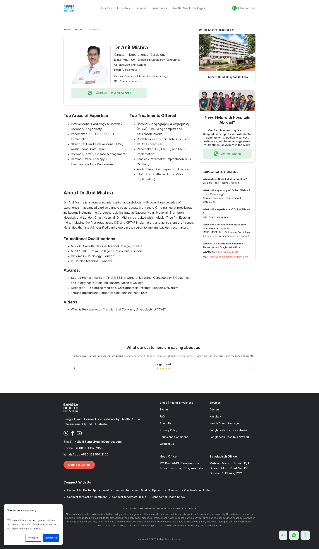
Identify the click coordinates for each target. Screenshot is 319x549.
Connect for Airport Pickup (129, 496)
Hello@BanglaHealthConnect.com (228, 256)
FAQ (162, 416)
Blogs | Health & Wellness (176, 402)
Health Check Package (224, 423)
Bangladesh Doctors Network (228, 430)
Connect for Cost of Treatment (87, 496)
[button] (74, 368)
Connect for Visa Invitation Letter (189, 490)
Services (141, 8)
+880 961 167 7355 (89, 448)
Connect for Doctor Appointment (88, 490)
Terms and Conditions (174, 436)
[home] (69, 8)
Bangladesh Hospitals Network (230, 436)
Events (164, 409)
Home (67, 29)
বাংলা (283, 535)
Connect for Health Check (168, 496)
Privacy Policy (169, 430)
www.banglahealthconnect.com (205, 525)
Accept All (51, 537)
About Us (165, 423)
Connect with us (79, 465)
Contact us (167, 443)
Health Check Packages (188, 8)
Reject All (33, 537)
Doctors (106, 8)
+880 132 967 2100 (227, 251)
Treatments (159, 8)
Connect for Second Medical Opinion (138, 490)
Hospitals (123, 8)
